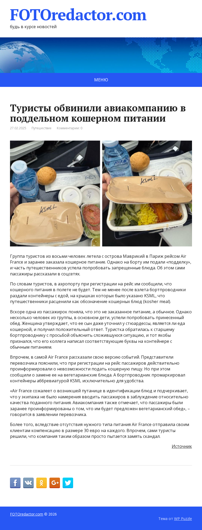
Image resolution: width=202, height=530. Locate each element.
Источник (182, 446)
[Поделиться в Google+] (54, 483)
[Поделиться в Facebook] (15, 483)
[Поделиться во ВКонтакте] (28, 483)
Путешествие (42, 128)
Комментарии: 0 (69, 128)
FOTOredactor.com (78, 14)
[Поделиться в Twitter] (68, 483)
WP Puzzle (183, 518)
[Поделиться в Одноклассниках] (41, 483)
